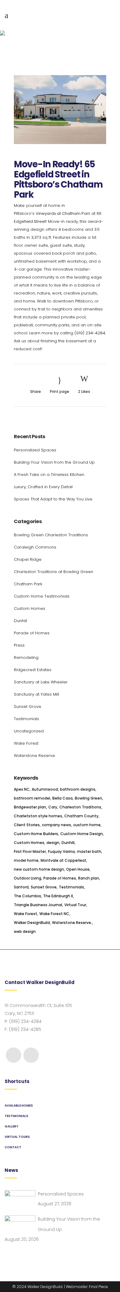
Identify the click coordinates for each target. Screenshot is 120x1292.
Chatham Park (28, 584)
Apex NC (22, 789)
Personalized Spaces (35, 450)
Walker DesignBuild (32, 922)
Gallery (11, 1126)
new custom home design (39, 869)
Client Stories (27, 824)
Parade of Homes (32, 633)
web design (25, 931)
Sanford (21, 887)
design (52, 842)
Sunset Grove (27, 706)
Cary (52, 807)
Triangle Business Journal (38, 904)
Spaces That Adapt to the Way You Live (53, 499)
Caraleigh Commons (35, 547)
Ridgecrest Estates (32, 670)
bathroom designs (77, 789)
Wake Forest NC (54, 913)
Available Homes (19, 1105)
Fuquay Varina (61, 851)
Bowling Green (88, 798)
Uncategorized (29, 731)
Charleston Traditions (80, 807)
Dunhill (20, 621)
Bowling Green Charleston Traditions (51, 535)
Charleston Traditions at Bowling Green (53, 572)
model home (26, 860)
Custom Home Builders (36, 833)
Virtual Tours (17, 1136)
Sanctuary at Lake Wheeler (41, 682)
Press (19, 645)
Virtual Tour (75, 904)
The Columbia (27, 896)
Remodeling (26, 657)
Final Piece (98, 1286)
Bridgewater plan (30, 807)
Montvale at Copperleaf (63, 860)
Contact (13, 1147)
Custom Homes (29, 608)
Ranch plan (88, 878)
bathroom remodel (32, 798)
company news (56, 824)
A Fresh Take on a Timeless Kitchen (49, 474)
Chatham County (81, 816)
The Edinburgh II (58, 896)
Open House (78, 869)
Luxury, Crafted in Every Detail (43, 487)
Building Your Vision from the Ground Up (54, 462)
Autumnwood (45, 789)
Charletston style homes (38, 816)
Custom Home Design (81, 833)
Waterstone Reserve (34, 755)
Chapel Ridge (28, 559)
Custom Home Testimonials (42, 596)
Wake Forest (26, 743)
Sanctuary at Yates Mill (36, 694)
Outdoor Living (27, 878)
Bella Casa (62, 798)
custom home (87, 824)
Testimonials (26, 719)
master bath (89, 851)
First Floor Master (30, 851)
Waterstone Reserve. (72, 922)
